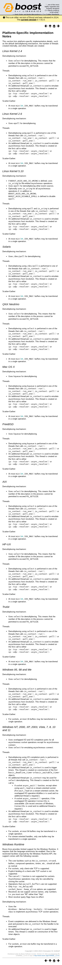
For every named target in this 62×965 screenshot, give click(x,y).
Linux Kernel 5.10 (12, 171)
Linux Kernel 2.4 (12, 51)
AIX (4, 481)
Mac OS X (8, 366)
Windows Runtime (13, 844)
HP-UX (6, 544)
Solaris (6, 246)
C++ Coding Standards (51, 14)
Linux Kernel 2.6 (12, 113)
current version (28, 19)
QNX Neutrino (10, 304)
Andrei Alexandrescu (34, 14)
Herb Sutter (19, 14)
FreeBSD (8, 424)
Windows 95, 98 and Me (16, 669)
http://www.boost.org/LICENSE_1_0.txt (46, 955)
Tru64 (5, 606)
